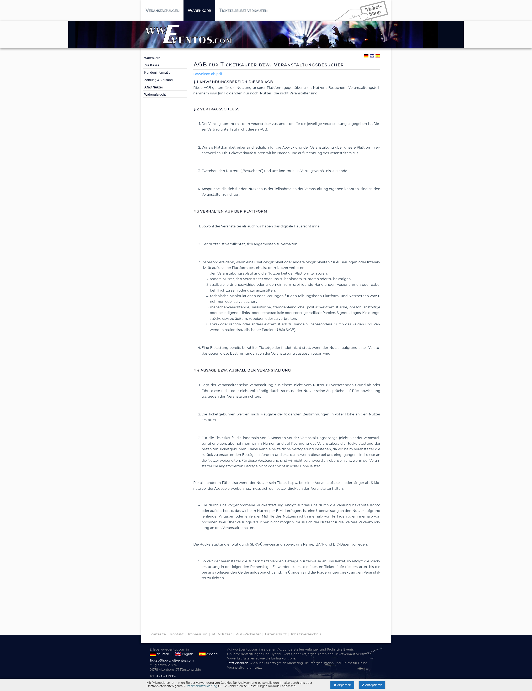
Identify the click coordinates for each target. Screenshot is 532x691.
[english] (371, 56)
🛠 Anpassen (342, 685)
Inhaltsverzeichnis (306, 634)
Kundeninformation (158, 72)
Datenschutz (276, 634)
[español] (377, 56)
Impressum (197, 634)
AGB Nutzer (153, 87)
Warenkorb (152, 58)
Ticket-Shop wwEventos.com (172, 660)
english (187, 654)
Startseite (158, 634)
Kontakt (177, 634)
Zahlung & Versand (158, 80)
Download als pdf (207, 74)
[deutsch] (365, 56)
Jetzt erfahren (237, 663)
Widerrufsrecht (155, 94)
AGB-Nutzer (222, 634)
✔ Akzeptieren (372, 685)
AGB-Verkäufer (248, 634)
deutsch (162, 654)
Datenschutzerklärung (201, 686)
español (212, 654)
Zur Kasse (151, 65)
